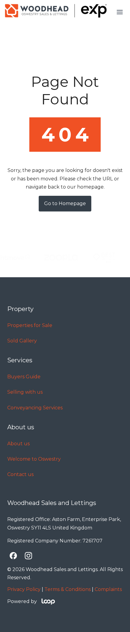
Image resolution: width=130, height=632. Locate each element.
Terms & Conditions (67, 589)
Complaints (108, 589)
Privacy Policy (24, 589)
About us (18, 443)
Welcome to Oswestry (34, 459)
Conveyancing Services (35, 408)
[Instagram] (28, 556)
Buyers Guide (24, 377)
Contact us (20, 474)
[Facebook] (13, 556)
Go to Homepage (65, 203)
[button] (119, 12)
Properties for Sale (29, 325)
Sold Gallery (22, 341)
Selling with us (25, 392)
